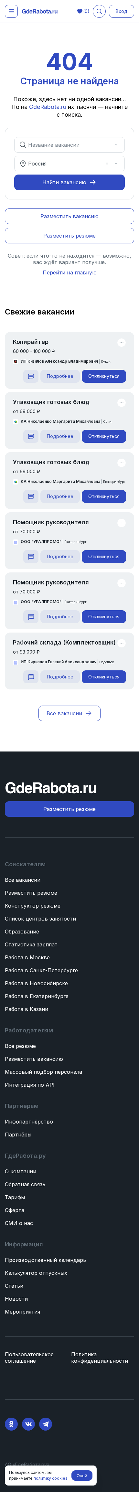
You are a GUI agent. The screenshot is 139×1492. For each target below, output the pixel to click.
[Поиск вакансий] (99, 11)
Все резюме (20, 1046)
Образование (22, 931)
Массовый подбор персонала (43, 1072)
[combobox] (65, 145)
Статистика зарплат (31, 944)
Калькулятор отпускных (36, 1273)
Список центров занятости (40, 918)
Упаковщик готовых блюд (51, 402)
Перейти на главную (70, 272)
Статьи (14, 1286)
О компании (20, 1171)
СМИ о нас (19, 1223)
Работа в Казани (26, 1009)
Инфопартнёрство (29, 1121)
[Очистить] (107, 145)
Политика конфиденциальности (99, 1357)
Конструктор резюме (32, 905)
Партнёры (18, 1134)
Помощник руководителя (51, 522)
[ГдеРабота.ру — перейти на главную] (40, 11)
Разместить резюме (31, 893)
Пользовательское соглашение (29, 1357)
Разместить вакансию (34, 1059)
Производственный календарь (45, 1260)
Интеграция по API (30, 1085)
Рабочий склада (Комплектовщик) (64, 642)
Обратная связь (25, 1184)
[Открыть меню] (11, 11)
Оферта (14, 1210)
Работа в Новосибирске (36, 983)
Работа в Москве (27, 957)
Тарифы (15, 1197)
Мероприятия (22, 1311)
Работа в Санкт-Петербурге (41, 970)
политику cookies (51, 1478)
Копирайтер (30, 341)
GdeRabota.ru (47, 106)
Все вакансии (22, 880)
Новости (16, 1298)
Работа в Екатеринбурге (37, 996)
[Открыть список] (116, 145)
